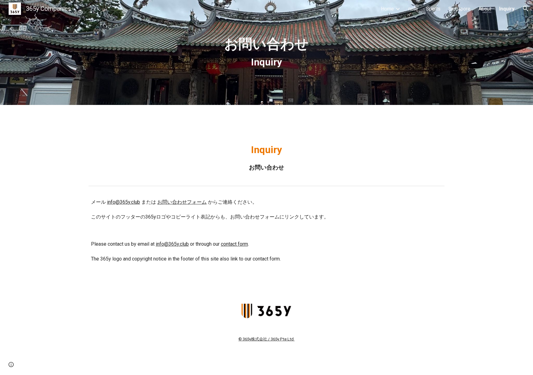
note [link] (413, 9)
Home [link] (387, 9)
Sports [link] (433, 9)
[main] (266, 52)
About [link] (484, 9)
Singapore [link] (459, 9)
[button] (525, 8)
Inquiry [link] (506, 9)
